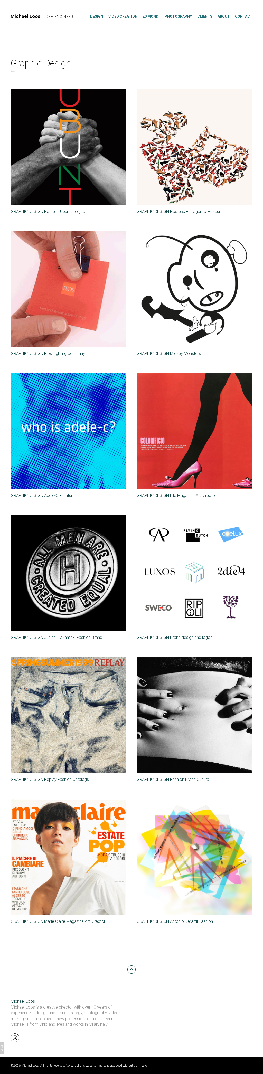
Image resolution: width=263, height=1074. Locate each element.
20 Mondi (151, 16)
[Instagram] (15, 1037)
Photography (178, 16)
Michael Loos (23, 1001)
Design (96, 16)
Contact (243, 16)
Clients (204, 16)
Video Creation (122, 16)
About (224, 16)
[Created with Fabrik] (2, 1048)
